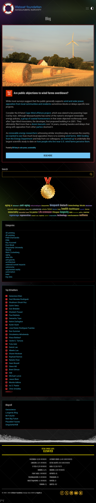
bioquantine (45, 206)
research (33, 216)
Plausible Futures (13, 422)
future (49, 209)
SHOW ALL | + (9, 391)
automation (10, 272)
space (47, 216)
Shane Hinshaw (15, 353)
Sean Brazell (14, 363)
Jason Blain (14, 379)
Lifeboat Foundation (16, 493)
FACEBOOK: (33, 459)
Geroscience (11, 409)
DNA (7, 240)
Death (30, 209)
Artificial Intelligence (35, 206)
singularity (41, 216)
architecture (10, 262)
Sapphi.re (39, 493)
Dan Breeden (14, 309)
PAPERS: (52, 480)
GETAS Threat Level (48, 450)
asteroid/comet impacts (15, 265)
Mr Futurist (10, 416)
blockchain (89, 206)
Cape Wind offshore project (38, 113)
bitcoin (82, 205)
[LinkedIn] (71, 493)
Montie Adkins (15, 382)
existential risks (36, 209)
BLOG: (51, 466)
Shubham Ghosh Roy (18, 302)
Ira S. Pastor (14, 385)
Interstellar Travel (24, 212)
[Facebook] (62, 493)
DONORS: (40, 470)
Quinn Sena (14, 305)
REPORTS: (52, 473)
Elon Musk (10, 245)
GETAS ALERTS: (54, 463)
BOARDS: (52, 470)
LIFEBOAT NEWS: (54, 459)
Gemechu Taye (15, 318)
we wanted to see (14, 136)
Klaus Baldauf (15, 337)
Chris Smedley (15, 389)
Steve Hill (13, 366)
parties (39, 127)
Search (91, 174)
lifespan (55, 212)
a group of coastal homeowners (35, 118)
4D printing (10, 235)
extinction (44, 209)
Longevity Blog (12, 413)
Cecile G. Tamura (16, 341)
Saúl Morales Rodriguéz (19, 299)
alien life (9, 257)
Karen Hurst (14, 325)
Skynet (8, 250)
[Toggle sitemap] (87, 8)
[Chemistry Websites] (48, 188)
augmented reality (13, 269)
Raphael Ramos (15, 357)
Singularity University (14, 247)
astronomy (10, 267)
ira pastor (34, 212)
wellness (83, 215)
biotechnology (73, 205)
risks (37, 215)
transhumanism (73, 215)
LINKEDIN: (34, 463)
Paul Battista (14, 315)
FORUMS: (42, 484)
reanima (86, 212)
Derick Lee (13, 347)
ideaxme (87, 209)
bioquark (54, 205)
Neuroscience (75, 212)
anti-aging (25, 205)
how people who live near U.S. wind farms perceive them (63, 141)
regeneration (25, 215)
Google (59, 209)
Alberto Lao (13, 350)
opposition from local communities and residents (28, 104)
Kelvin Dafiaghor (16, 321)
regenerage (14, 215)
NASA (70, 212)
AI (11, 206)
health (64, 209)
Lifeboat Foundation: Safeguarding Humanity (42, 8)
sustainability (32, 147)
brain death (10, 209)
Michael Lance (15, 376)
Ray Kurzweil (11, 242)
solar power (23, 147)
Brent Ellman (14, 369)
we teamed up (67, 138)
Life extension (45, 212)
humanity (82, 209)
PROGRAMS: (53, 477)
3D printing (10, 233)
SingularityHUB (12, 425)
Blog (48, 19)
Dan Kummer (14, 331)
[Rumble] (81, 493)
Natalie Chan (14, 360)
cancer (16, 209)
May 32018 (9, 93)
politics (81, 212)
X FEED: (34, 466)
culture (27, 209)
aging (7, 205)
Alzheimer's (16, 206)
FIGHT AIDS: (35, 473)
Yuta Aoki (13, 344)
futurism (54, 209)
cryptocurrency (21, 209)
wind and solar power (73, 101)
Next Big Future (12, 419)
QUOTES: (52, 484)
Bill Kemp (15, 147)
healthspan (74, 209)
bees (7, 274)
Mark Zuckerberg (12, 252)
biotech (64, 205)
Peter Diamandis (12, 238)
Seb (10, 373)
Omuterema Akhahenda (19, 334)
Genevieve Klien (15, 296)
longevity (64, 212)
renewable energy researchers (23, 133)
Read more (48, 156)
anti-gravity (10, 260)
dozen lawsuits (39, 124)
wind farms (70, 136)
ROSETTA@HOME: (33, 480)
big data (9, 277)
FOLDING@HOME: (33, 477)
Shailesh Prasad (15, 312)
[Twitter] (67, 493)
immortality (13, 212)
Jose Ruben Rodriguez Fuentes (22, 328)
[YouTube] (76, 493)
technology (62, 215)
